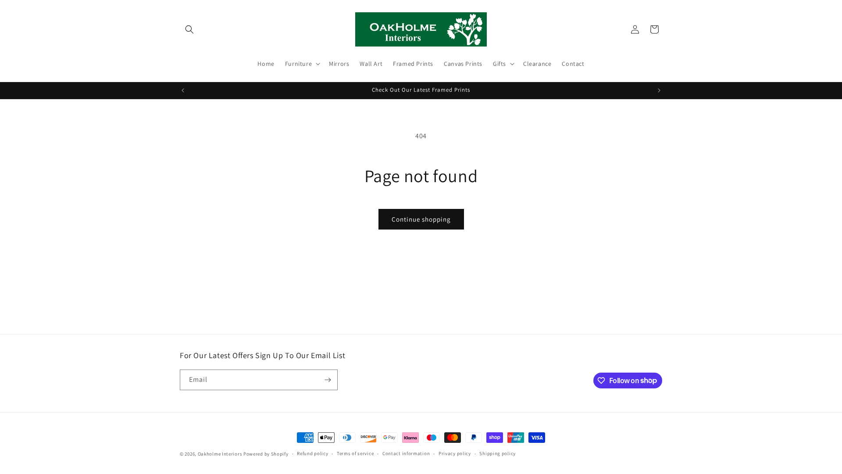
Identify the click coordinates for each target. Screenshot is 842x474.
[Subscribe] (327, 380)
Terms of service (355, 453)
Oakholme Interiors (220, 454)
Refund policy (312, 453)
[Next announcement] (659, 90)
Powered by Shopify (266, 454)
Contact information (406, 453)
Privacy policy (455, 453)
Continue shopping (421, 219)
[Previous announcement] (183, 90)
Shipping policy (497, 453)
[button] (189, 29)
